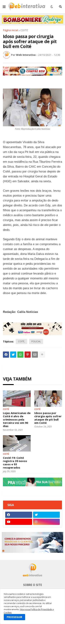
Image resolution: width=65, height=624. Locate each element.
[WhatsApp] (20, 354)
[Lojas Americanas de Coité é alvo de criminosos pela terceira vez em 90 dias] (17, 398)
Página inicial (10, 30)
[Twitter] (13, 354)
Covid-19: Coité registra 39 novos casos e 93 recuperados (15, 462)
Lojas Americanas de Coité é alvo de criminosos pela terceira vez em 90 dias (17, 419)
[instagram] (46, 522)
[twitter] (46, 515)
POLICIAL (36, 341)
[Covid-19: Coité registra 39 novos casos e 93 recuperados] (17, 443)
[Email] (35, 354)
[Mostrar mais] (42, 354)
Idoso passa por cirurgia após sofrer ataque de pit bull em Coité (48, 417)
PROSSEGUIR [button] (14, 617)
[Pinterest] (28, 354)
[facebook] (18, 515)
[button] (4, 7)
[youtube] (18, 522)
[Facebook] (6, 354)
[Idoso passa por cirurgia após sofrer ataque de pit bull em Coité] (48, 398)
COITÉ (24, 30)
